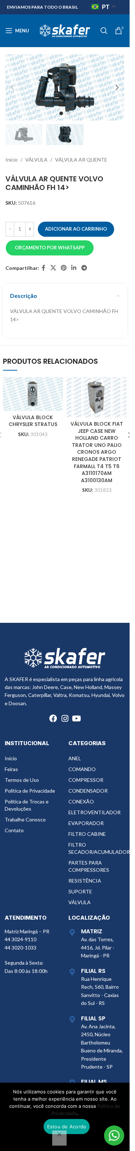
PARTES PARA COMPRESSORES (88, 866)
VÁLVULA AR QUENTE (81, 160)
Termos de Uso (22, 780)
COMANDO (82, 769)
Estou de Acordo (66, 1126)
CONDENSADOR (88, 791)
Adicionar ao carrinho (76, 229)
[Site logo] (65, 30)
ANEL (74, 758)
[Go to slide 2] (68, 113)
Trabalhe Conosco (25, 819)
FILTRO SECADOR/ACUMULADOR (96, 848)
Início (11, 160)
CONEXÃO (81, 801)
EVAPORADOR (86, 823)
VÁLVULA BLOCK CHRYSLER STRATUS (33, 421)
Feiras (11, 769)
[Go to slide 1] (61, 113)
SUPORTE (80, 891)
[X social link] (53, 268)
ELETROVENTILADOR (94, 812)
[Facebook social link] (43, 268)
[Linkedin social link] (74, 268)
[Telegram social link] (84, 268)
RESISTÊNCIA (84, 881)
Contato (14, 830)
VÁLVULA (36, 160)
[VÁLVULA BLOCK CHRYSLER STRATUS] (33, 394)
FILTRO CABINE (87, 834)
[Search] (104, 30)
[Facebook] (53, 718)
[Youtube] (76, 718)
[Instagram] (65, 718)
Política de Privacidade (30, 791)
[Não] (59, 1138)
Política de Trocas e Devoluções (27, 805)
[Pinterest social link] (63, 268)
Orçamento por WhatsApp (50, 247)
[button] (12, 87)
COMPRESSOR (85, 780)
